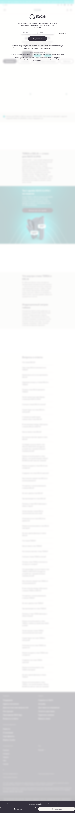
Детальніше (18, 809)
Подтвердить (37, 38)
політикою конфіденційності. (35, 804)
